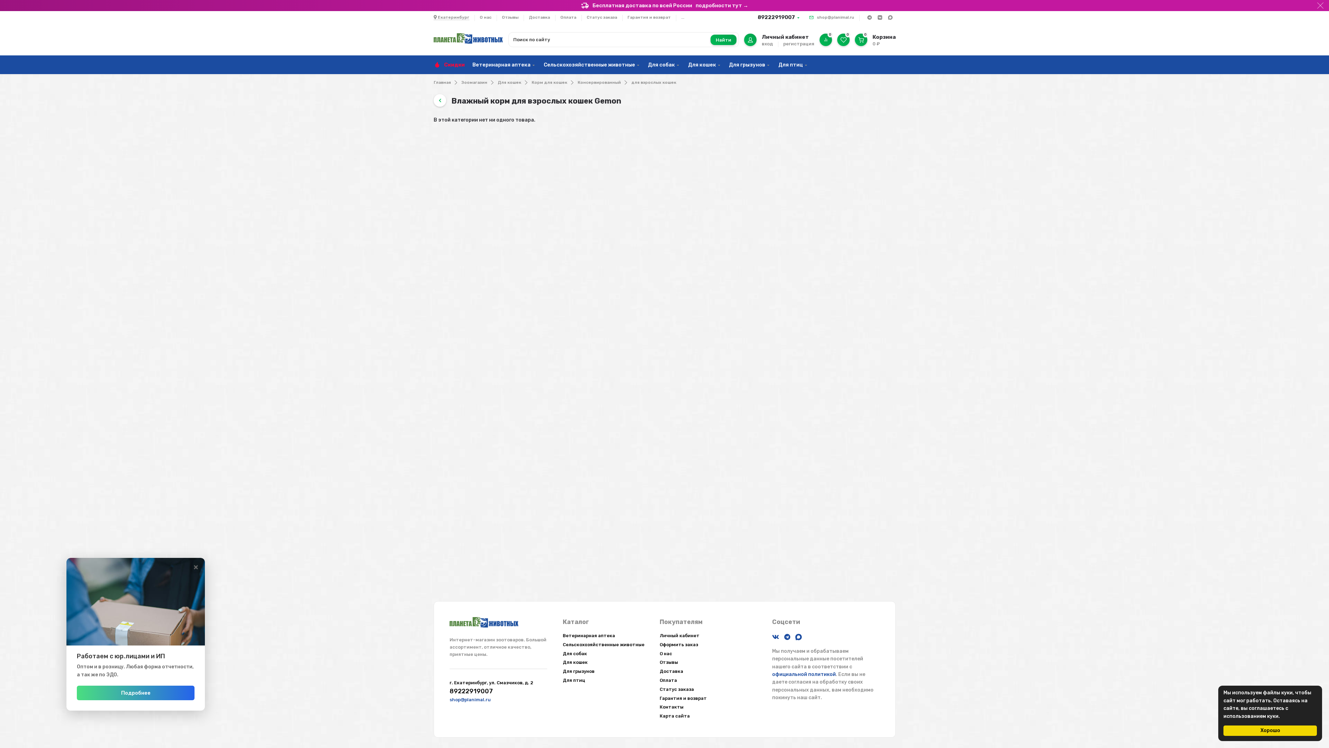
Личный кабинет (679, 635)
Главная (442, 82)
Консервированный (599, 82)
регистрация (798, 43)
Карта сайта (675, 716)
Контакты (672, 707)
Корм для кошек (549, 82)
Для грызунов (747, 65)
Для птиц (790, 65)
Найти (723, 40)
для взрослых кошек (653, 82)
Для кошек (702, 65)
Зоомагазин (474, 82)
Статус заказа (602, 17)
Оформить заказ (679, 644)
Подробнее (136, 693)
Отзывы (510, 17)
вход (767, 43)
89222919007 (776, 17)
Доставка (539, 17)
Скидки (454, 65)
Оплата (568, 17)
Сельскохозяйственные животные (589, 65)
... (682, 17)
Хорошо (1270, 730)
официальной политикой (804, 674)
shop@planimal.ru (835, 17)
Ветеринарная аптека (501, 65)
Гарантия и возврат (649, 17)
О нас (485, 17)
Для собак (661, 65)
